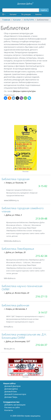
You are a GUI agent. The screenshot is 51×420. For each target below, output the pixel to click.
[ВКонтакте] (5, 98)
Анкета (38, 14)
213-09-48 (41, 218)
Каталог (13, 14)
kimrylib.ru (8, 326)
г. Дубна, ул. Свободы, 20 (14, 252)
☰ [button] (3, 14)
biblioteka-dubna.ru (12, 241)
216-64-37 (41, 344)
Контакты (8, 410)
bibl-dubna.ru (9, 278)
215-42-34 (41, 256)
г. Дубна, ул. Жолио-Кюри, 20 (16, 293)
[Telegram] (13, 98)
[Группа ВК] (24, 241)
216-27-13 (41, 296)
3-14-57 (42, 312)
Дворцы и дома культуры (24, 91)
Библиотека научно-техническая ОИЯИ (22, 287)
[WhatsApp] (25, 98)
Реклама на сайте (12, 407)
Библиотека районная (15, 305)
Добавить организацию (15, 404)
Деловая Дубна (11, 389)
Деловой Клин (10, 391)
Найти (44, 10)
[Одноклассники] (9, 98)
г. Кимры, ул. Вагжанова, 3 (15, 309)
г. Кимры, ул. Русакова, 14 (15, 182)
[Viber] (21, 98)
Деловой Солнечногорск (15, 394)
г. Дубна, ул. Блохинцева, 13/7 (17, 341)
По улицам (26, 14)
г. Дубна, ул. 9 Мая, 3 (13, 215)
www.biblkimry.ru (11, 200)
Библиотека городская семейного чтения (23, 209)
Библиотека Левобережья (18, 249)
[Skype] (29, 98)
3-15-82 (42, 186)
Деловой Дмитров (12, 386)
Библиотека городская (15, 179)
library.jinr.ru (9, 348)
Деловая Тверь (10, 397)
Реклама (25, 171)
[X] (17, 98)
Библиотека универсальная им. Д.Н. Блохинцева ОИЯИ (24, 336)
